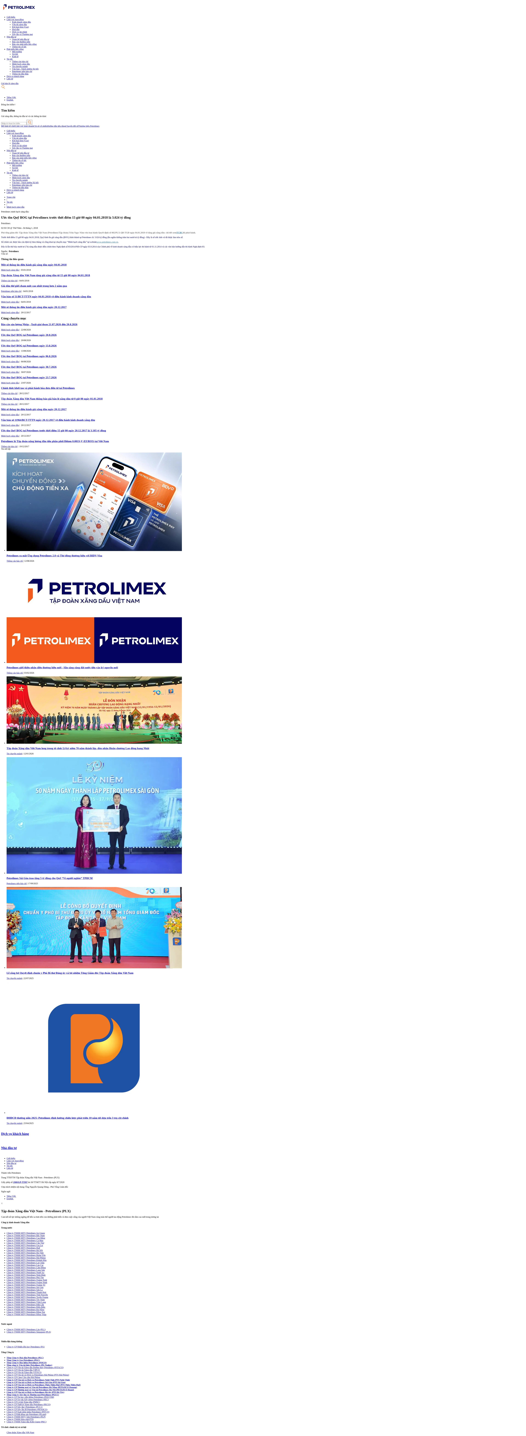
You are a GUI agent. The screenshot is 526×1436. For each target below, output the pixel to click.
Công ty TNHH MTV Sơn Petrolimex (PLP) (26, 1417)
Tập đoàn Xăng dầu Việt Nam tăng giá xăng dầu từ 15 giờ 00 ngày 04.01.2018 (45, 275)
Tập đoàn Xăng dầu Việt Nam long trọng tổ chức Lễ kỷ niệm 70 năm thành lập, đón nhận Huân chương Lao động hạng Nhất (78, 748)
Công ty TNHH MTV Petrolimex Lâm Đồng (26, 1267)
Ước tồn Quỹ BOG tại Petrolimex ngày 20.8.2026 (29, 335)
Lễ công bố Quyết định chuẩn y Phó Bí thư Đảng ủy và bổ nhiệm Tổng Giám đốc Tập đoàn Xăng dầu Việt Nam (70, 973)
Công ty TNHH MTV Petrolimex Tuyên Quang (27, 1297)
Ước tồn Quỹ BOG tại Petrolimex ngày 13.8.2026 (29, 345)
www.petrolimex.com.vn (107, 242)
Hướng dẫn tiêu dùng (56, 126)
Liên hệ (10, 79)
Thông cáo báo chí (20, 61)
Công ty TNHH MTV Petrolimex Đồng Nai (26, 1312)
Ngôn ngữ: (6, 1191)
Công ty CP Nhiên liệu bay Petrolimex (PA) (26, 1347)
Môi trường (17, 51)
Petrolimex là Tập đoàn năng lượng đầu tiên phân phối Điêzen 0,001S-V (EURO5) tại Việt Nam (55, 441)
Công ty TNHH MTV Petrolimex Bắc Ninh (26, 1235)
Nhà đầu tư (11, 37)
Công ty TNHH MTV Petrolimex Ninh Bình (26, 1275)
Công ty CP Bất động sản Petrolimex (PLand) (26, 1414)
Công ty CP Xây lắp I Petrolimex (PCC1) (24, 1407)
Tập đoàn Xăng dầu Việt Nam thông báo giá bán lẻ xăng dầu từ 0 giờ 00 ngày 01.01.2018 (52, 398)
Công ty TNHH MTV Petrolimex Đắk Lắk (25, 1305)
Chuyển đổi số (72, 126)
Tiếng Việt (11, 97)
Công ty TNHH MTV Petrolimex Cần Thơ (25, 1243)
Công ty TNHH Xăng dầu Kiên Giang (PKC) (26, 1422)
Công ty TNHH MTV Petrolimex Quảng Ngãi (27, 1280)
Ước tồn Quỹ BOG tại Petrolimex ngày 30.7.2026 (29, 366)
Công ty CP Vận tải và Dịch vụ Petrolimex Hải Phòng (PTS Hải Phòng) (38, 1375)
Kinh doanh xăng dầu (21, 22)
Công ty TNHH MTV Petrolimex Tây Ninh (26, 1300)
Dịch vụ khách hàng (15, 76)
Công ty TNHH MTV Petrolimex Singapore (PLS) (29, 1332)
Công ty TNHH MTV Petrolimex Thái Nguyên (27, 1295)
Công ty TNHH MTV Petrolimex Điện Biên (26, 1307)
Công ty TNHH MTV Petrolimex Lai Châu (25, 1263)
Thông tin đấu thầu (20, 74)
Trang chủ (11, 197)
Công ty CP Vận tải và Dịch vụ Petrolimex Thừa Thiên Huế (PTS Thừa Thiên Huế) (44, 1385)
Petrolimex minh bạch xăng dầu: (15, 212)
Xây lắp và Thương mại (22, 34)
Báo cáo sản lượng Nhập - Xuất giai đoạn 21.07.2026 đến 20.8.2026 (39, 324)
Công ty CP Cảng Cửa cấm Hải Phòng (23, 1377)
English (10, 100)
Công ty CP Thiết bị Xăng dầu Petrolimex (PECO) (29, 1404)
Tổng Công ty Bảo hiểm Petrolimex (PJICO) (27, 1363)
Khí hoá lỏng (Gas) (20, 27)
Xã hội (15, 54)
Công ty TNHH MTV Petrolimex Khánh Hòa (26, 1260)
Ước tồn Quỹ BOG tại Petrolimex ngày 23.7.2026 (29, 377)
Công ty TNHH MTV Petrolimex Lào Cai (25, 1265)
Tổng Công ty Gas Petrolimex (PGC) (23, 1360)
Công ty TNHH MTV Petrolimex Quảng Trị (26, 1285)
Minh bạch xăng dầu (21, 64)
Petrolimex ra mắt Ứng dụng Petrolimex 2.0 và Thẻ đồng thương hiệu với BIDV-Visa (54, 555)
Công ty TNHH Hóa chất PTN (20, 1419)
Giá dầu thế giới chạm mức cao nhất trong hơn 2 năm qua (34, 285)
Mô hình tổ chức (8, 126)
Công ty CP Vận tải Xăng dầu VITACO (24, 1372)
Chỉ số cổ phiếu (40, 126)
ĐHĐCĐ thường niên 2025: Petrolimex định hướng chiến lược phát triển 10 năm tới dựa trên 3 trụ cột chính (67, 1117)
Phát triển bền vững (15, 49)
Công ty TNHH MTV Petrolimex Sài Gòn (25, 1287)
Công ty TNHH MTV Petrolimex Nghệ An (25, 1272)
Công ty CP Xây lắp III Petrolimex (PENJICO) (27, 1409)
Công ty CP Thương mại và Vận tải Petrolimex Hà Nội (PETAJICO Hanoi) (40, 1390)
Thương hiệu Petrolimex (88, 126)
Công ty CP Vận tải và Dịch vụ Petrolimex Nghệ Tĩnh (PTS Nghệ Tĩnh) (38, 1380)
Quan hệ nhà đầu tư (20, 39)
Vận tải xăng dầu (19, 24)
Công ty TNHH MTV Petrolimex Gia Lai (25, 1245)
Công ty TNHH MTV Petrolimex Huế (23, 1248)
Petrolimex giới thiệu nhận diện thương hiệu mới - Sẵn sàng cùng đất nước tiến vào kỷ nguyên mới (62, 667)
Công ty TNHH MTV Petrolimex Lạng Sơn (26, 1270)
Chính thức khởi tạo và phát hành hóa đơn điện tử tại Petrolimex (38, 388)
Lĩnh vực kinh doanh (24, 126)
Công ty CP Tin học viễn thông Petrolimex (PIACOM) (30, 1397)
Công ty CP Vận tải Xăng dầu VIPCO (23, 1370)
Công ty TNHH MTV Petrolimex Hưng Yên (26, 1255)
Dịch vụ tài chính (19, 32)
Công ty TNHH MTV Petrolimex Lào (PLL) (26, 1329)
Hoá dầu (15, 29)
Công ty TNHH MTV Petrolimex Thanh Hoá (26, 1292)
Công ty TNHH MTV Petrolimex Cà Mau (25, 1240)
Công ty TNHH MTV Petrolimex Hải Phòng (26, 1258)
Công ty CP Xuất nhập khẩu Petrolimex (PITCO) (28, 1412)
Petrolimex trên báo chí (22, 71)
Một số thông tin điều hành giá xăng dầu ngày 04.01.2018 (34, 264)
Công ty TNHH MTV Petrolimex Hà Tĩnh (25, 1253)
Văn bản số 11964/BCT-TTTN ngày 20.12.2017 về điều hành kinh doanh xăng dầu (48, 420)
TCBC (179, 232)
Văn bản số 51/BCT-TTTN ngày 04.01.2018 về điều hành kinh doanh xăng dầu (46, 296)
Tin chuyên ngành (20, 66)
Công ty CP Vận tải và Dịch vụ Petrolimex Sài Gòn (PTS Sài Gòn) (36, 1382)
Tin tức (10, 59)
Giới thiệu (11, 17)
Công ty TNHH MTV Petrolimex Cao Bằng (26, 1238)
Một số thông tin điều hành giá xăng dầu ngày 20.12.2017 (34, 307)
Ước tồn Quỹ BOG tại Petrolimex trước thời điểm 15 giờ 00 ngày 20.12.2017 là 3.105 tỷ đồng (53, 430)
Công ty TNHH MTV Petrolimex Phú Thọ (25, 1277)
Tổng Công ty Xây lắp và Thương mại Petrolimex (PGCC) (33, 1395)
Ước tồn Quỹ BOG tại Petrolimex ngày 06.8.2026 (29, 356)
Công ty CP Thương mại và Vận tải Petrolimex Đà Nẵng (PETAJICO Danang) (42, 1387)
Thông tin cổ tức (19, 47)
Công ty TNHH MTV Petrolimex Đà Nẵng (25, 1309)
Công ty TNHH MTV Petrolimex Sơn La (25, 1290)
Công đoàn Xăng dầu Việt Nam (20, 1432)
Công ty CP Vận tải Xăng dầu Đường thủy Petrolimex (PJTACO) (35, 1367)
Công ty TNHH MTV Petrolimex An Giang (26, 1233)
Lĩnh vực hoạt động (15, 19)
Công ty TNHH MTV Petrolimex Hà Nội (25, 1250)
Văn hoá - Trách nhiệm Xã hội (25, 69)
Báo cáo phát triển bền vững (24, 44)
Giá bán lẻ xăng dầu (9, 83)
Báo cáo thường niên (21, 42)
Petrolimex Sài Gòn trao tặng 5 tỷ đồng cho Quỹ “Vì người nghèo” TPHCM (50, 878)
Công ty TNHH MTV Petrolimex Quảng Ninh (27, 1282)
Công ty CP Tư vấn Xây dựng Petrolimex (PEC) (28, 1399)
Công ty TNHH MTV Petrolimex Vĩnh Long (26, 1302)
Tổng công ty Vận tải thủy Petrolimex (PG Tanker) (29, 1365)
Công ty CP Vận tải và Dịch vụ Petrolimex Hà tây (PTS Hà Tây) (35, 1392)
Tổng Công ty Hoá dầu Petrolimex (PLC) (25, 1358)
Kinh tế (15, 56)
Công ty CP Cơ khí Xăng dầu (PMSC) (23, 1402)
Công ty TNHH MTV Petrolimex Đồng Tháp (26, 1314)
